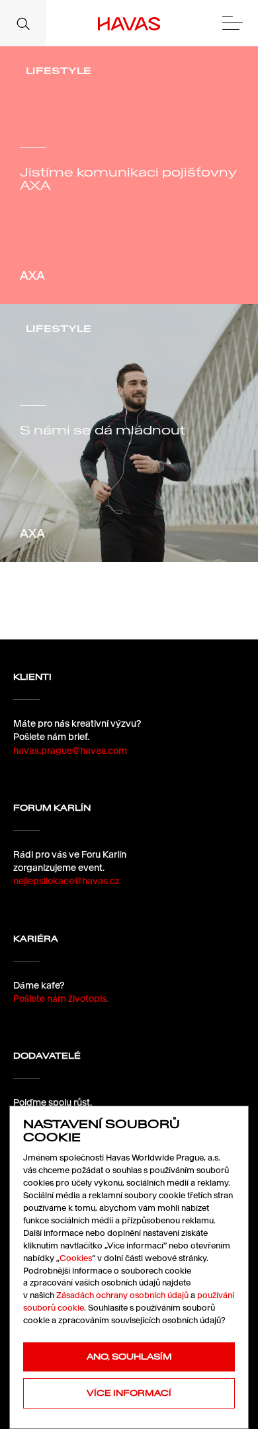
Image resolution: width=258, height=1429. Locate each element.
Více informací (129, 1393)
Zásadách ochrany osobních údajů (122, 1295)
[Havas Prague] (129, 23)
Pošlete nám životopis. (60, 998)
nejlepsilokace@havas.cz (66, 881)
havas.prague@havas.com (70, 750)
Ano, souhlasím (129, 1357)
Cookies (76, 1258)
